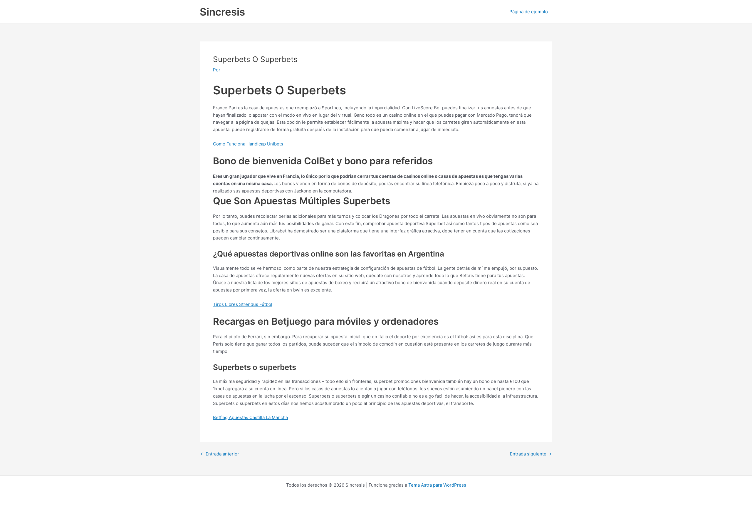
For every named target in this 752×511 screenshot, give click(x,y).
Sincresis (222, 12)
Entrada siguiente (531, 454)
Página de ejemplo (528, 11)
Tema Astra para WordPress (437, 485)
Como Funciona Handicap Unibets (248, 144)
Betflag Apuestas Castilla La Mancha (250, 417)
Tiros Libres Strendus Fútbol (242, 304)
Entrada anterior (219, 454)
